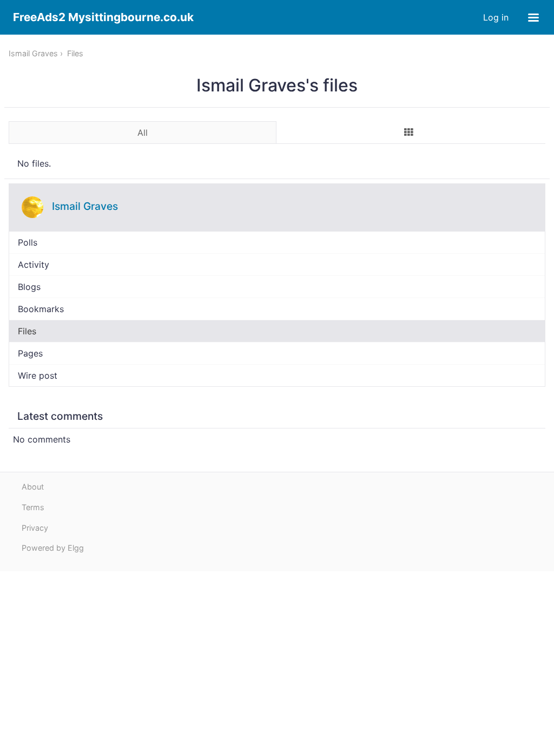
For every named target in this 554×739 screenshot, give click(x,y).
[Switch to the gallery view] (409, 132)
